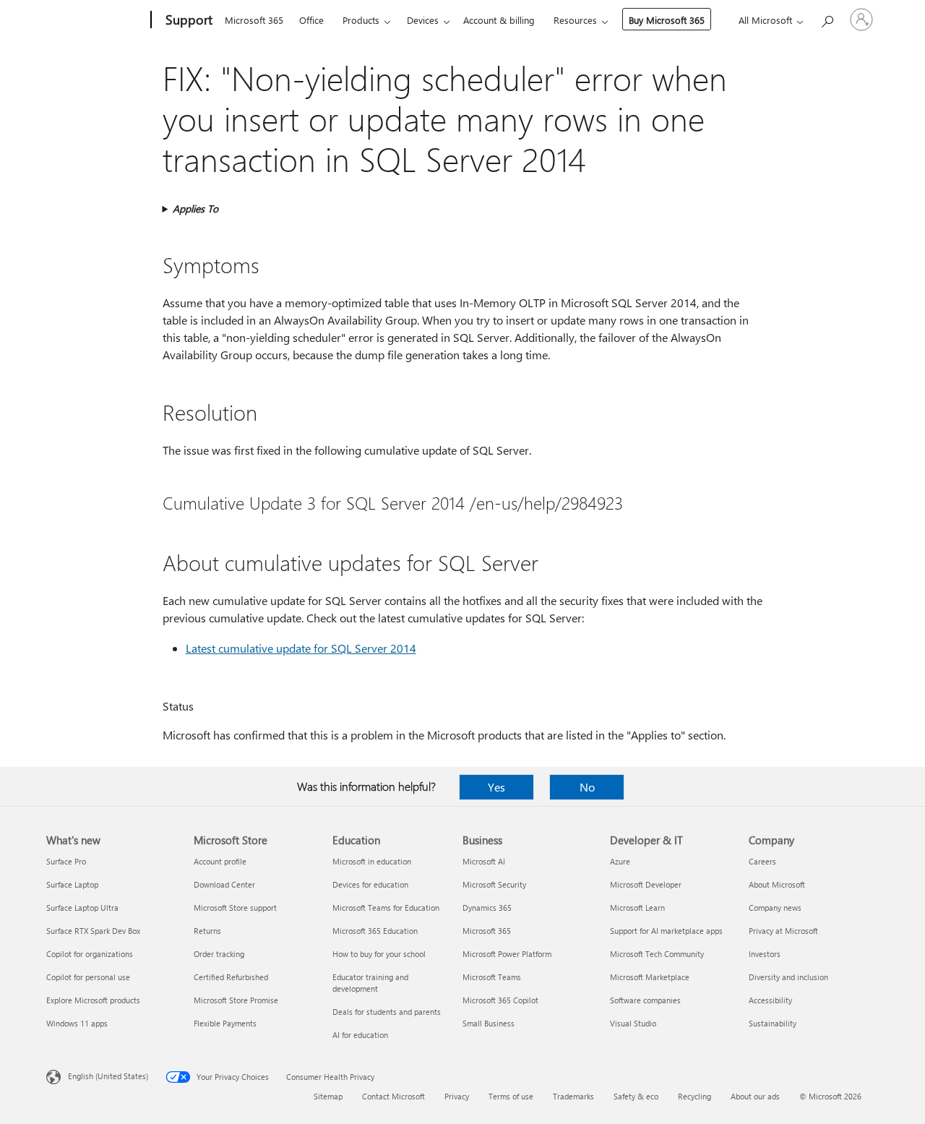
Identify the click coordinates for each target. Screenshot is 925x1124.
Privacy (456, 1096)
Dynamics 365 (487, 907)
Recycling (694, 1096)
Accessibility (770, 1000)
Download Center (224, 884)
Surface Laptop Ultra (82, 907)
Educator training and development (370, 982)
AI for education (360, 1034)
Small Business (488, 1023)
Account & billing (499, 20)
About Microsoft (777, 884)
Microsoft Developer (645, 884)
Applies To (195, 208)
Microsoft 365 (254, 20)
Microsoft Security (494, 884)
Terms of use (511, 1096)
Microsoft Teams (491, 976)
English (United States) (108, 1076)
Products (361, 20)
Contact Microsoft (393, 1096)
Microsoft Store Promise (236, 1000)
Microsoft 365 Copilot (500, 1000)
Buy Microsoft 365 (667, 20)
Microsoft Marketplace (649, 976)
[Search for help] (827, 18)
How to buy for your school (379, 953)
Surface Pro (66, 861)
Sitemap (328, 1096)
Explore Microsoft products (93, 1000)
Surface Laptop (72, 884)
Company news (775, 907)
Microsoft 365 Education (375, 930)
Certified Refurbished (231, 976)
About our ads (755, 1096)
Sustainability (772, 1023)
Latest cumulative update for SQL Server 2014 (301, 648)
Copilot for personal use (88, 976)
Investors (764, 953)
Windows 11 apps (77, 1023)
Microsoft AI (483, 861)
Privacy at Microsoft (783, 930)
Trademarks (573, 1096)
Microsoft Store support (235, 907)
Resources (575, 20)
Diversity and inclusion (788, 976)
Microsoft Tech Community (657, 953)
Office (311, 20)
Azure (620, 861)
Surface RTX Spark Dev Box (93, 930)
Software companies (645, 1000)
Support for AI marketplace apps (666, 930)
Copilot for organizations (89, 953)
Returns (207, 930)
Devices (423, 20)
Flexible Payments (225, 1023)
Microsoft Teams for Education (385, 907)
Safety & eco (636, 1096)
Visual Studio (633, 1023)
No (587, 786)
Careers (762, 861)
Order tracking (219, 953)
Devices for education (370, 884)
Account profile (220, 861)
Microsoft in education (371, 861)
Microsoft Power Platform (506, 953)
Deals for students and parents (386, 1011)
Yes (496, 786)
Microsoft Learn (637, 907)
